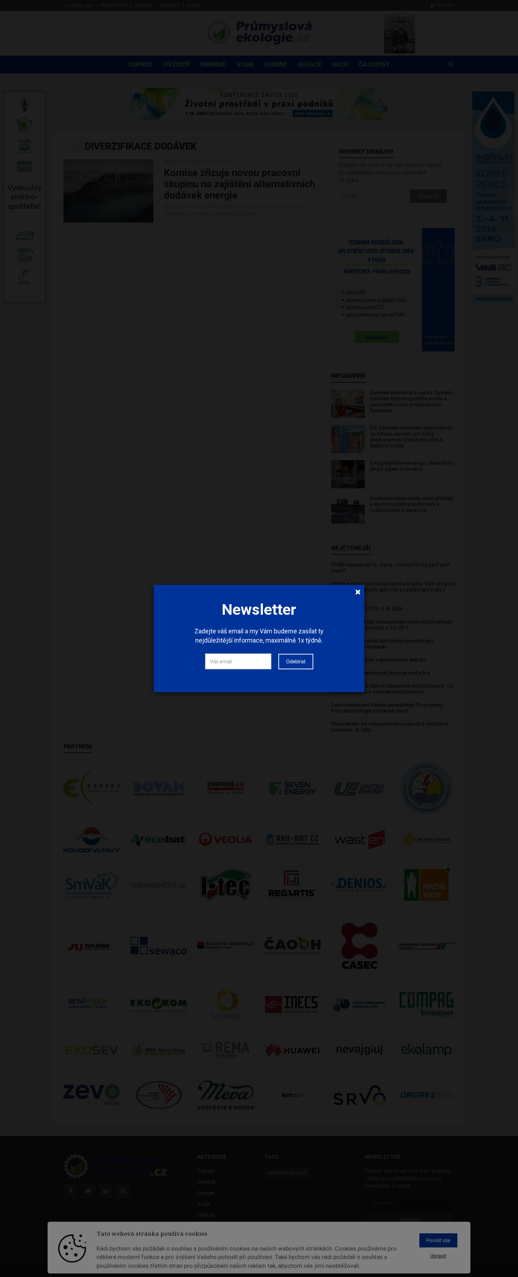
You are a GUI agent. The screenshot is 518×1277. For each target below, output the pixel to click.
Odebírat (296, 661)
